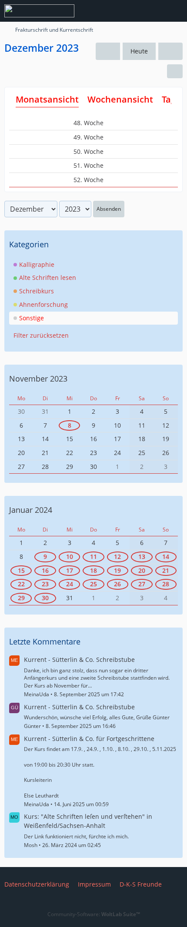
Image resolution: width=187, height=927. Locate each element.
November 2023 (38, 378)
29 (21, 598)
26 (117, 584)
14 (165, 556)
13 (141, 556)
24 (69, 584)
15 (21, 570)
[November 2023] (108, 51)
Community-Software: (93, 914)
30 (45, 598)
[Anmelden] (154, 11)
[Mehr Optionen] (175, 71)
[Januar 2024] (170, 51)
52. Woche (89, 180)
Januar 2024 (30, 510)
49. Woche (89, 137)
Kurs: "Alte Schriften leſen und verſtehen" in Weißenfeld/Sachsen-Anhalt (88, 821)
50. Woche (89, 151)
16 (45, 570)
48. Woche (89, 123)
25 (93, 584)
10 (69, 556)
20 (141, 570)
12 (117, 556)
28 (165, 584)
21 (165, 570)
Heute (139, 51)
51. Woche (89, 165)
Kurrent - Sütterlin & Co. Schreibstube (79, 659)
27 (141, 584)
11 (93, 556)
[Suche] (132, 11)
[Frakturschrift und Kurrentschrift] (39, 11)
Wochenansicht (120, 99)
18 (93, 570)
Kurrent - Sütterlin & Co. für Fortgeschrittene (89, 738)
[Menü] (175, 11)
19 (117, 570)
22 (21, 584)
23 (45, 584)
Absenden (109, 209)
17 (69, 570)
